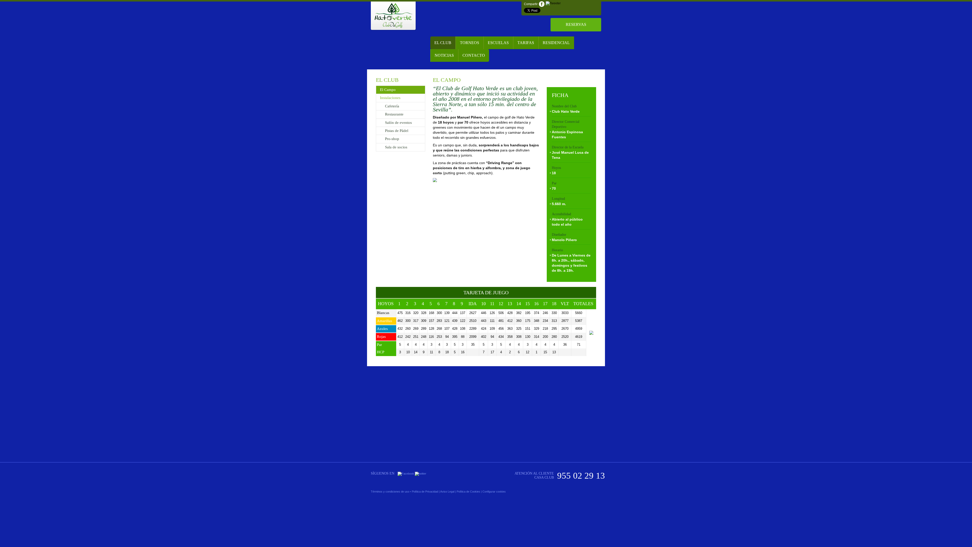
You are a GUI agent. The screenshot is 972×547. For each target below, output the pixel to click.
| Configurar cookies (493, 491)
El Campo (388, 90)
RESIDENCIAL (556, 43)
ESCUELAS (498, 43)
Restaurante (394, 114)
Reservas (576, 24)
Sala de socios (396, 147)
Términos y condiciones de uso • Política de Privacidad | (405, 491)
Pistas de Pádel (396, 131)
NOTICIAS (444, 55)
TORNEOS (469, 43)
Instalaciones (390, 98)
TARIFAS (525, 43)
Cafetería (392, 106)
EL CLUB (442, 43)
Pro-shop (392, 139)
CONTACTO (473, 55)
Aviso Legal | (448, 491)
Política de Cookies (468, 491)
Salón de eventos (398, 123)
